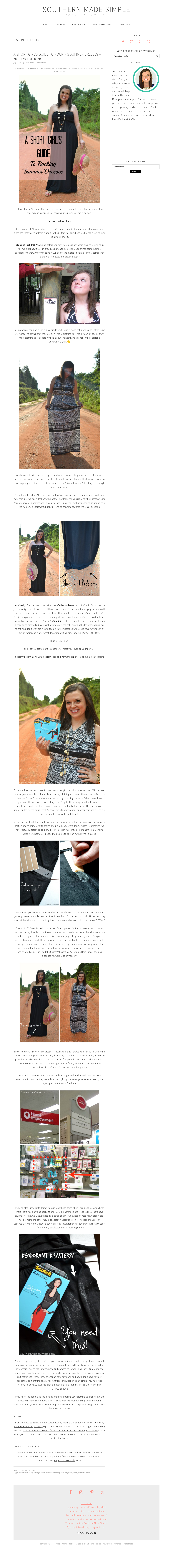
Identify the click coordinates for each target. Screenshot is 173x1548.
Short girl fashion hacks (81, 1473)
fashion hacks (28, 1473)
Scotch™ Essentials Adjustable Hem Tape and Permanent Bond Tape (49, 656)
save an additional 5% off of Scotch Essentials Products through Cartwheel (60, 1430)
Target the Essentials (64, 1460)
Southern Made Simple (87, 9)
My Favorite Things (28, 1470)
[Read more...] (129, 118)
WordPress (128, 1544)
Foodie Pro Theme (63, 1544)
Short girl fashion (67, 1473)
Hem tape (36, 1473)
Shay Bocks (78, 1544)
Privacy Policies (86, 1532)
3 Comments (41, 63)
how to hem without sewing (50, 1473)
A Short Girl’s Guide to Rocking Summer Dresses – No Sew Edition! (57, 56)
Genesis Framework (104, 1544)
